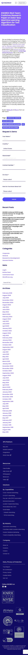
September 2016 (8, 427)
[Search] (23, 282)
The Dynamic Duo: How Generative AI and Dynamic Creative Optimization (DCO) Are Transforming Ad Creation (14, 239)
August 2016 (6, 430)
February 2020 (7, 389)
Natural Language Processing (11, 124)
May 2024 (6, 312)
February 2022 (7, 338)
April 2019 (6, 408)
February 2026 (7, 293)
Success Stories (8, 260)
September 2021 (8, 347)
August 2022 (7, 333)
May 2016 (5, 432)
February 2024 (7, 316)
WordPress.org (7, 277)
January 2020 (7, 392)
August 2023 (7, 319)
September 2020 (8, 373)
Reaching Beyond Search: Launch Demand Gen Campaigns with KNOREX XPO (14, 226)
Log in (4, 270)
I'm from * (6, 175)
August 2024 (7, 305)
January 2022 (7, 340)
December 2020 (8, 366)
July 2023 (6, 321)
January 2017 (7, 422)
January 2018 (7, 415)
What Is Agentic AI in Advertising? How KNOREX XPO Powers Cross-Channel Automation (14, 219)
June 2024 (6, 309)
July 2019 (5, 404)
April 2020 (6, 385)
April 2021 (6, 359)
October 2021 (7, 345)
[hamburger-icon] (16, 3)
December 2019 (8, 394)
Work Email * (7, 155)
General (5, 256)
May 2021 (5, 357)
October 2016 (7, 425)
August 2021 (6, 349)
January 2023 (7, 328)
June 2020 (6, 380)
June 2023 (6, 324)
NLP (23, 124)
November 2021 (8, 342)
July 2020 (6, 378)
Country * (6, 144)
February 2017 (7, 420)
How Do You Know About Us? (12, 186)
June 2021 (6, 354)
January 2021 (7, 364)
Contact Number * (8, 165)
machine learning (8, 121)
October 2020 (7, 371)
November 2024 (8, 302)
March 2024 (6, 314)
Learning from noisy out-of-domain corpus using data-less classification (13, 46)
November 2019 (8, 397)
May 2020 (6, 382)
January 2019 (7, 413)
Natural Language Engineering (13, 50)
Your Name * (7, 136)
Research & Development (11, 258)
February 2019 (7, 411)
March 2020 (6, 387)
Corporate (6, 253)
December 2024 (8, 300)
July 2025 (6, 298)
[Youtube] (5, 586)
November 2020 (8, 368)
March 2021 (6, 361)
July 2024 (6, 307)
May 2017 (5, 418)
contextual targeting (13, 118)
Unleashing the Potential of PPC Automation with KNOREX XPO (13, 232)
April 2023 (6, 326)
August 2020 (7, 375)
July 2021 (5, 352)
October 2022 (7, 331)
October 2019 (7, 399)
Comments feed (8, 275)
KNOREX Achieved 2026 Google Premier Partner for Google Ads (13, 213)
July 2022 (6, 335)
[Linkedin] (3, 586)
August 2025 (7, 295)
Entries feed (7, 272)
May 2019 (5, 406)
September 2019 (8, 401)
